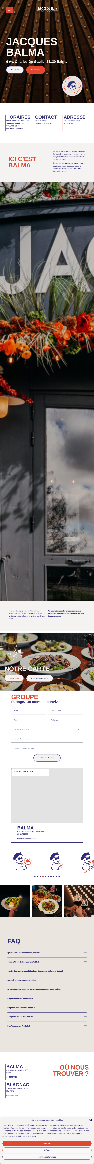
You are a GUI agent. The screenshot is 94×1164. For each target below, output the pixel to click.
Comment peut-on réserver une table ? (23, 962)
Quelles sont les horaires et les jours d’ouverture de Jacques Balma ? (35, 971)
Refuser (47, 1150)
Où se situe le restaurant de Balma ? (22, 980)
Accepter (47, 1143)
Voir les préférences (47, 1157)
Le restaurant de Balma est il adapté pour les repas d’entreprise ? (34, 989)
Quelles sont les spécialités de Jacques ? (23, 953)
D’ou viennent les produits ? (18, 1026)
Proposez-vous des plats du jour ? (21, 1008)
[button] (90, 1120)
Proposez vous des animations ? (20, 999)
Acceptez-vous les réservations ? (21, 1017)
